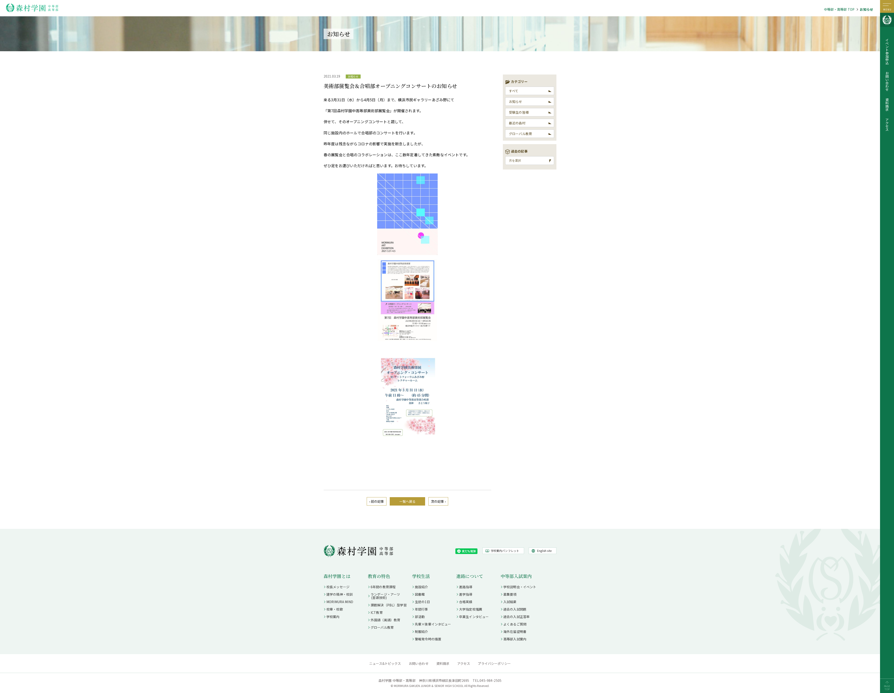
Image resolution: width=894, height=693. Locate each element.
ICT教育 (377, 612)
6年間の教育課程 (383, 586)
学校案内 (333, 616)
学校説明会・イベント (519, 586)
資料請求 (887, 104)
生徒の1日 (422, 601)
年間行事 (421, 609)
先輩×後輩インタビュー (433, 624)
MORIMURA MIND (339, 601)
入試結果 (510, 601)
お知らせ (866, 9)
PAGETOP (887, 687)
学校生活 (421, 576)
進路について (469, 576)
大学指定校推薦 (470, 609)
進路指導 (465, 586)
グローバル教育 (520, 133)
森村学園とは (337, 576)
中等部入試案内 (516, 576)
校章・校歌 (334, 609)
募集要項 (510, 594)
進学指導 (465, 594)
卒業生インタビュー (474, 616)
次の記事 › (438, 501)
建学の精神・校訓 (339, 594)
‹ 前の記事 (376, 501)
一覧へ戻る (407, 501)
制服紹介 (421, 631)
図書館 (420, 594)
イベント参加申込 (887, 51)
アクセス (887, 124)
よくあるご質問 (514, 624)
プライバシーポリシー (494, 663)
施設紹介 (421, 586)
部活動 (420, 616)
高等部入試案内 (514, 639)
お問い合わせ (887, 81)
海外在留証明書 (514, 631)
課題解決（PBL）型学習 (389, 605)
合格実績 (465, 601)
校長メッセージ (337, 586)
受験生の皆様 (519, 112)
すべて (513, 90)
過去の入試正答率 (516, 616)
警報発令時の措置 (428, 639)
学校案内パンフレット (505, 551)
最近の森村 (517, 123)
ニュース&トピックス (385, 663)
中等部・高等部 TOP (839, 9)
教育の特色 (379, 576)
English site (544, 551)
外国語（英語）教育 (385, 620)
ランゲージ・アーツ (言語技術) (384, 596)
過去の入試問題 (514, 609)
